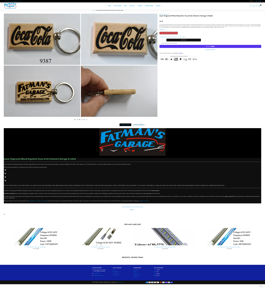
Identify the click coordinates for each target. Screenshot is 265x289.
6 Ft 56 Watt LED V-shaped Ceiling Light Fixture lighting (165, 247)
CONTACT (158, 5)
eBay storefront (144, 201)
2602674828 (7, 1)
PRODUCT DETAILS (125, 124)
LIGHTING (140, 5)
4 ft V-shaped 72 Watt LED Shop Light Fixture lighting (100, 247)
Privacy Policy (115, 273)
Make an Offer (182, 37)
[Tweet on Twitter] (80, 119)
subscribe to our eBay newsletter (38, 201)
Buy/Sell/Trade (137, 275)
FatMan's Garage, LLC (164, 14)
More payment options (210, 49)
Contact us (136, 277)
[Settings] (253, 6)
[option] (42, 39)
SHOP (125, 5)
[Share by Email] (86, 119)
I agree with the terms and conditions (169, 43)
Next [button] (263, 241)
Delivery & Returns (173, 37)
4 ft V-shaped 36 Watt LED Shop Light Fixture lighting (229, 247)
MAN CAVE (132, 5)
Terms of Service (116, 275)
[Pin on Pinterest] (82, 119)
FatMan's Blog (136, 273)
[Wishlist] (256, 6)
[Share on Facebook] (77, 119)
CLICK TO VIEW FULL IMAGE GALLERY (169, 33)
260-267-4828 (96, 273)
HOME (109, 5)
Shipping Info (136, 270)
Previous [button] (2, 241)
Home (93, 10)
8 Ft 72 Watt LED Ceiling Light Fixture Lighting (36, 247)
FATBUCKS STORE (149, 5)
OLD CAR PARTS (117, 5)
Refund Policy (115, 271)
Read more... (162, 29)
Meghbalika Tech (120, 282)
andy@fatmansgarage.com (17, 1)
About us (135, 271)
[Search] (251, 6)
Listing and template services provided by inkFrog (132, 207)
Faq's (114, 270)
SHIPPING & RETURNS (138, 124)
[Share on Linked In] (84, 119)
